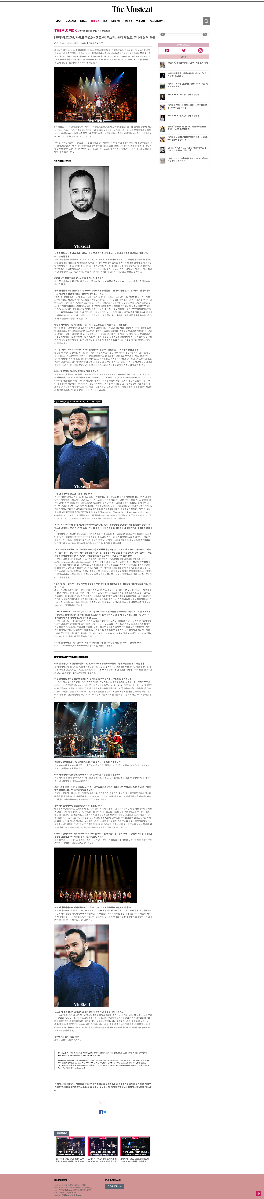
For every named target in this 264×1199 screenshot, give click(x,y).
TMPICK (95, 21)
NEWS (58, 21)
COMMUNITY (156, 21)
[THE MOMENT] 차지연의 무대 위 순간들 (183, 94)
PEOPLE (128, 21)
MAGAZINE (70, 21)
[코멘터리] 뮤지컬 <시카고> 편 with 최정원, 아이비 (187, 63)
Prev (162, 34)
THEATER (141, 21)
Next (205, 34)
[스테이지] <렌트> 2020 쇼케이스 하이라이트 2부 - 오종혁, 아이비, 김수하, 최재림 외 (102, 1160)
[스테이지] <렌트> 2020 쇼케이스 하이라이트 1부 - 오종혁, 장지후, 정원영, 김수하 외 (69, 1160)
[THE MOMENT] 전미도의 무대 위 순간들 (183, 116)
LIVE (105, 21)
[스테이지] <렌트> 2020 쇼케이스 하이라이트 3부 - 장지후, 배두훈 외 (134, 1160)
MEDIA (83, 21)
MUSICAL (116, 21)
